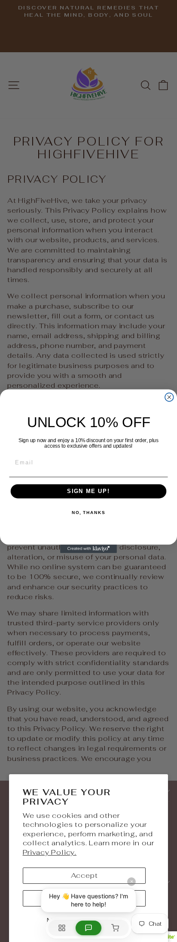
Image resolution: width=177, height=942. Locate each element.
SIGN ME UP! (88, 491)
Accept (84, 875)
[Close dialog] (169, 397)
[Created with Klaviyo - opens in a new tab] (88, 548)
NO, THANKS (88, 512)
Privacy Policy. (49, 852)
